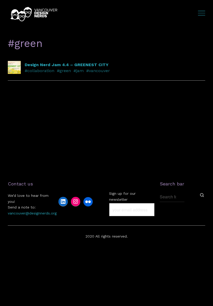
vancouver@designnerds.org (32, 213)
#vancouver (98, 70)
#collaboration (39, 70)
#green (64, 70)
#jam (79, 70)
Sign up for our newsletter (122, 196)
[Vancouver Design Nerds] (34, 13)
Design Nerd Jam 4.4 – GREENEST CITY (67, 64)
